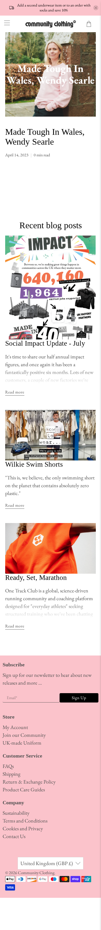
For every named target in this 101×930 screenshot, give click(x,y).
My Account (15, 727)
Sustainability (16, 812)
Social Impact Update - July (45, 343)
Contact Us (14, 836)
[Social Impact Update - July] (50, 287)
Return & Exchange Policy (29, 781)
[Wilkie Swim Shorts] (50, 435)
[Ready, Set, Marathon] (50, 548)
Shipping (11, 774)
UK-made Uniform (22, 742)
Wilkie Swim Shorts (34, 464)
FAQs (8, 766)
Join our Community (24, 735)
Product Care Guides (24, 789)
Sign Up (79, 697)
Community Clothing (36, 872)
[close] (95, 7)
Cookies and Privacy (23, 828)
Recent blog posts (50, 225)
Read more (14, 392)
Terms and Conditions (25, 820)
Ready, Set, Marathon (36, 577)
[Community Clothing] (50, 23)
